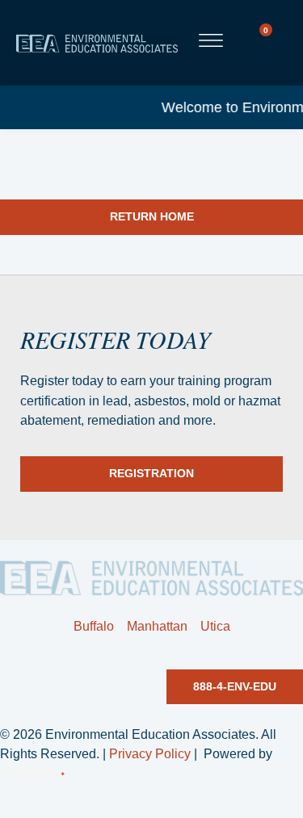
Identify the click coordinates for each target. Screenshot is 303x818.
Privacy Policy (150, 753)
